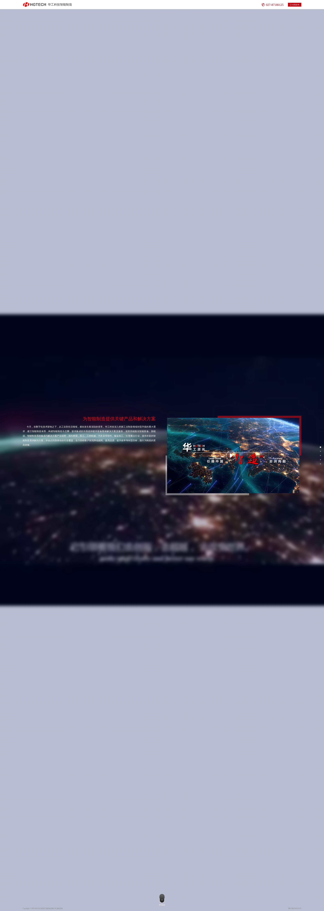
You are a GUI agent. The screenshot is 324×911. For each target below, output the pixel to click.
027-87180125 (275, 4)
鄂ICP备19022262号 (294, 908)
